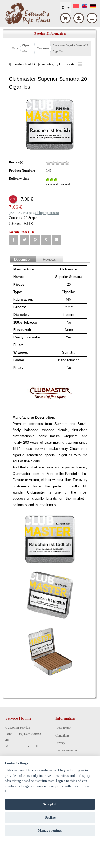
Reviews (49, 259)
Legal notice (63, 728)
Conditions (62, 735)
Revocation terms (66, 750)
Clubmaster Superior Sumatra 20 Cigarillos (70, 48)
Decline (50, 817)
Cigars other (25, 48)
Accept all (50, 804)
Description (22, 259)
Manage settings (50, 830)
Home (15, 48)
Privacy (60, 743)
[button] (13, 240)
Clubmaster (43, 48)
